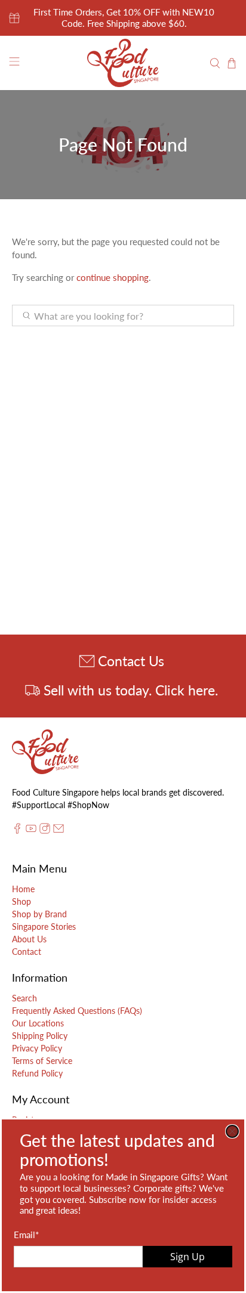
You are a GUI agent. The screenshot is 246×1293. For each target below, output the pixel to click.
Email (26, 1234)
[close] (232, 1131)
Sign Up (187, 1256)
